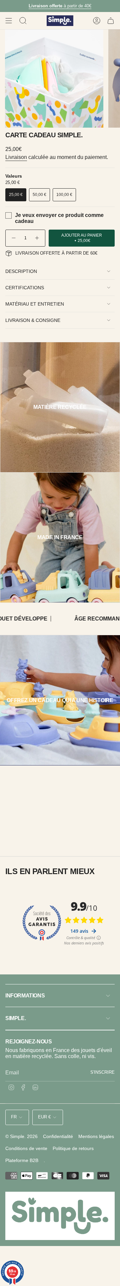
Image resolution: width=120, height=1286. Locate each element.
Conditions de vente (26, 1148)
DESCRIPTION (21, 271)
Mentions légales (96, 1136)
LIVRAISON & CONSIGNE (32, 320)
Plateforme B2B (21, 1160)
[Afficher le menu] (8, 20)
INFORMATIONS (25, 995)
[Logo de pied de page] (60, 1216)
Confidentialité (58, 1136)
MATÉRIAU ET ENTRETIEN (34, 304)
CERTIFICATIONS (24, 287)
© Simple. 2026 (21, 1136)
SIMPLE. (15, 1018)
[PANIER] (111, 20)
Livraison (16, 157)
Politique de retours (73, 1148)
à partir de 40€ (60, 5)
